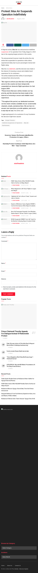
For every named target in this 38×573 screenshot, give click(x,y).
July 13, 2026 (24, 200)
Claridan (16, 569)
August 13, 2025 (24, 208)
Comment (4, 241)
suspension (5, 52)
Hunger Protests (10, 120)
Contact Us (18, 565)
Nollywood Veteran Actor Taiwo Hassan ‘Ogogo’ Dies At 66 (18, 398)
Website (3, 279)
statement (12, 69)
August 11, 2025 (24, 215)
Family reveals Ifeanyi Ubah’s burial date (18, 351)
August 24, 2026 (24, 185)
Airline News (9, 8)
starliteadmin (10, 18)
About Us (9, 565)
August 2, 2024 (21, 18)
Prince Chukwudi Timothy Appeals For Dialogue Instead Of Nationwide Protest (15, 333)
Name (3, 263)
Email (3, 271)
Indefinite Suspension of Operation (12, 123)
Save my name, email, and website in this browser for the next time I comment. (19, 288)
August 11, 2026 (24, 192)
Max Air (26, 123)
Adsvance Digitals (23, 569)
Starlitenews (5, 125)
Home (2, 8)
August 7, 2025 (24, 223)
